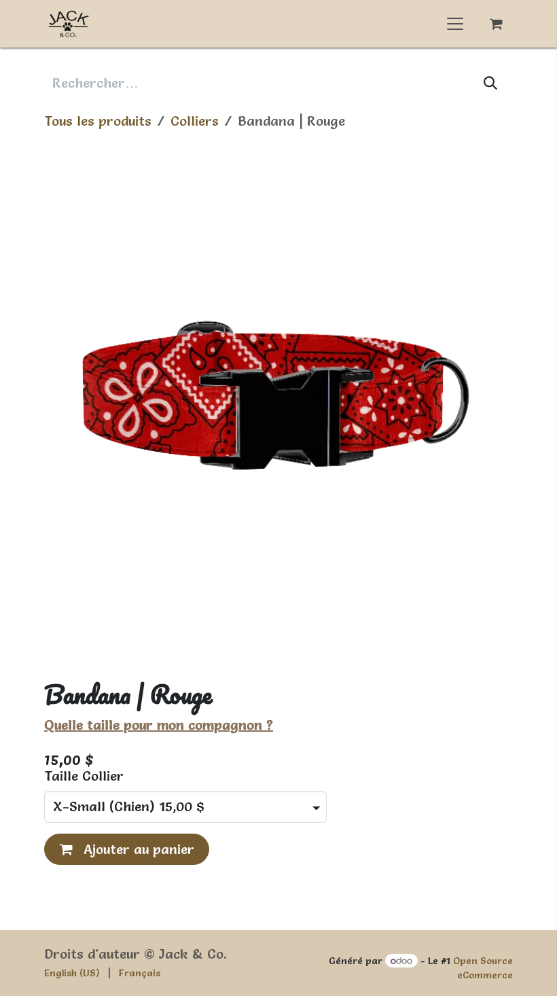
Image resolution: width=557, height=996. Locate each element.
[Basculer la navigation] (455, 24)
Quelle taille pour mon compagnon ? (158, 725)
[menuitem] (72, 973)
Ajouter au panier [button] (136, 849)
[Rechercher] (491, 83)
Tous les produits (97, 121)
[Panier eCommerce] (496, 24)
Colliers (194, 121)
